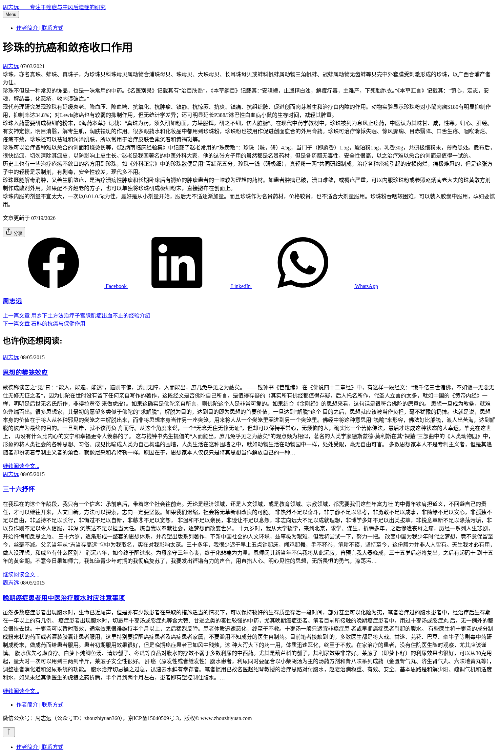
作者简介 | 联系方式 (39, 28)
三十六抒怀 (19, 489)
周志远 (11, 66)
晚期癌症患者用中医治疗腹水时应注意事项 (64, 597)
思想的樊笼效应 (25, 372)
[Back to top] (9, 732)
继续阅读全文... (21, 466)
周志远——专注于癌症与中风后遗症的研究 (54, 7)
